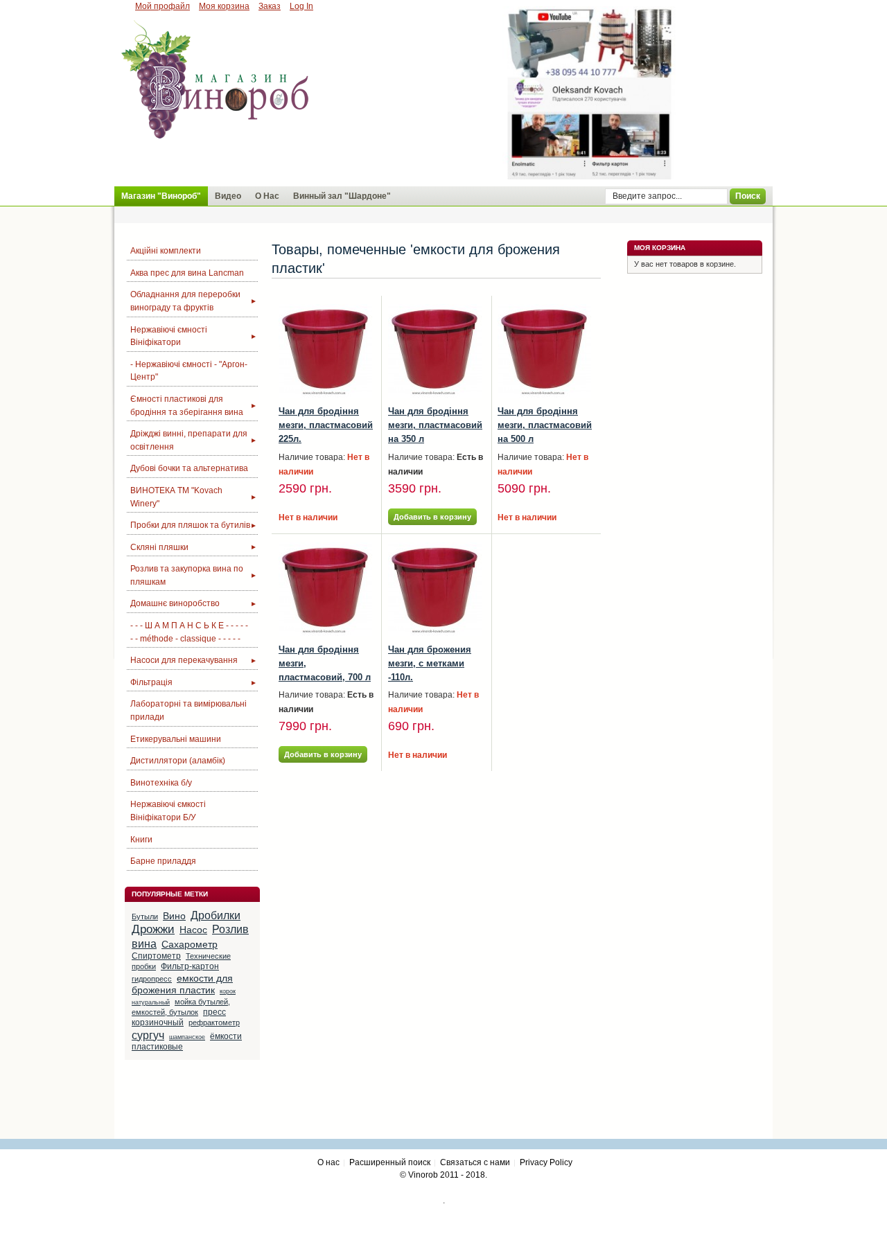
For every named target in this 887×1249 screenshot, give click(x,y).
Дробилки (215, 915)
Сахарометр (189, 944)
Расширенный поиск (389, 1162)
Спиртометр (156, 956)
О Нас (267, 196)
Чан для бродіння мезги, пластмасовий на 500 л (545, 425)
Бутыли (145, 916)
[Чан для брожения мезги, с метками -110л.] (435, 589)
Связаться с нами (475, 1162)
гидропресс (152, 979)
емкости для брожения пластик (182, 984)
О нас (328, 1162)
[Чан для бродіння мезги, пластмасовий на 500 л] (544, 351)
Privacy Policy (546, 1162)
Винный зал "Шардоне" (342, 196)
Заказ (269, 6)
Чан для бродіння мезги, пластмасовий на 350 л (435, 425)
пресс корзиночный (179, 1017)
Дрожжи (153, 929)
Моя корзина (224, 6)
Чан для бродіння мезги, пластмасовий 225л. (326, 425)
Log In (301, 6)
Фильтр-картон (190, 966)
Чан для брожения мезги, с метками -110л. (429, 663)
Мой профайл (162, 6)
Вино (174, 915)
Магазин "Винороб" (161, 196)
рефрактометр (214, 1022)
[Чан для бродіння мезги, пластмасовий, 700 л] (325, 589)
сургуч (148, 1035)
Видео (228, 196)
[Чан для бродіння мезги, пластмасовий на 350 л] (435, 351)
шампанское (187, 1037)
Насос (193, 929)
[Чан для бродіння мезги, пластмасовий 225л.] (325, 351)
